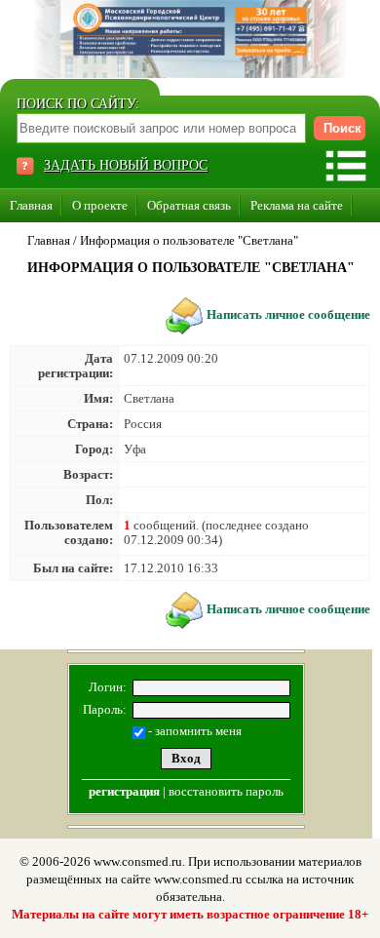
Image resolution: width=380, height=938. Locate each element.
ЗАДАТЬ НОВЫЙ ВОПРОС (126, 165)
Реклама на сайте (296, 205)
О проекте (100, 205)
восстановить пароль (226, 791)
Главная (31, 205)
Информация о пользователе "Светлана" (189, 240)
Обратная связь (189, 205)
